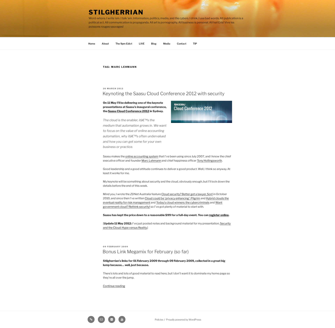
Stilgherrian (116, 12)
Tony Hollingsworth (209, 160)
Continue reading (114, 286)
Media (166, 43)
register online (219, 215)
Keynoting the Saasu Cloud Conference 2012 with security (164, 93)
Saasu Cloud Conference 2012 (128, 111)
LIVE (141, 43)
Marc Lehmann (151, 160)
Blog (154, 43)
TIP (195, 43)
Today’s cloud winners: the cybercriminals (182, 202)
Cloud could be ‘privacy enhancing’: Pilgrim (172, 198)
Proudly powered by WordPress (183, 319)
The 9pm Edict (124, 43)
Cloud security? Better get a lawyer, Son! (187, 194)
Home (91, 43)
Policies (159, 319)
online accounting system (141, 156)
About (105, 43)
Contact (181, 43)
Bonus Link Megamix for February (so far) (146, 251)
